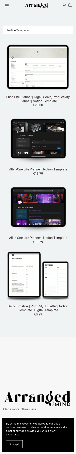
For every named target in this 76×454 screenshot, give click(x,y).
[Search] (64, 5)
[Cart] (72, 5)
